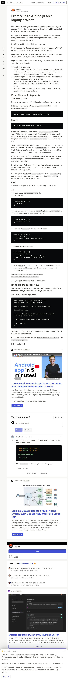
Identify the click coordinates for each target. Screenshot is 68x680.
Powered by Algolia (36, 2)
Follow (37, 551)
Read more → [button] (17, 405)
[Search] (8, 2)
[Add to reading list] (3, 63)
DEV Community (26, 563)
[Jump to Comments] (3, 56)
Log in (49, 2)
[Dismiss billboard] (65, 651)
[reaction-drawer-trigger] (3, 49)
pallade (18, 9)
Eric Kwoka (20, 437)
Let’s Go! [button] (6, 676)
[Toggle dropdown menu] (61, 349)
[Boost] (3, 69)
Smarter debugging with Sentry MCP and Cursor (33, 635)
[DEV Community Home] (3, 2)
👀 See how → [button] (37, 647)
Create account (60, 2)
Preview (28, 430)
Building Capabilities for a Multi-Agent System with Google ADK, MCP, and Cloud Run (36, 513)
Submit (18, 430)
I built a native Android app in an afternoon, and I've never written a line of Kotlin (36, 385)
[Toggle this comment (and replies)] (13, 440)
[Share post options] (3, 75)
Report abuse (43, 473)
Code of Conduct (32, 473)
